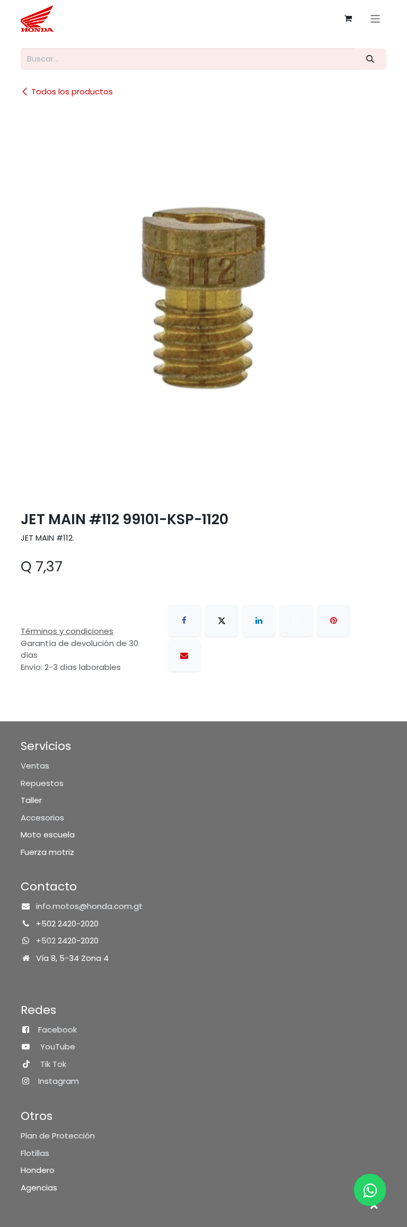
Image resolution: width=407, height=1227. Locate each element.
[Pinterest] (333, 621)
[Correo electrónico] (184, 656)
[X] (221, 621)
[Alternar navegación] (375, 18)
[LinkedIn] (259, 621)
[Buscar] (370, 59)
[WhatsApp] (296, 621)
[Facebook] (184, 621)
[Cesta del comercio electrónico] (348, 18)
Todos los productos (72, 91)
